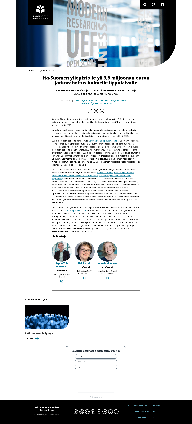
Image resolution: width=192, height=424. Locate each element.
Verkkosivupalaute (143, 418)
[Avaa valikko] (171, 4)
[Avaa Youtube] (87, 411)
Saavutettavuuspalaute (138, 406)
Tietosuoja (156, 406)
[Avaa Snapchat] (98, 411)
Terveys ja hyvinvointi (86, 100)
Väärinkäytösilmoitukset (144, 412)
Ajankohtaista (46, 71)
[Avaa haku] (144, 4)
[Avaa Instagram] (81, 411)
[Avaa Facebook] (75, 411)
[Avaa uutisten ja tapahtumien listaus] (153, 4)
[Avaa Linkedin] (93, 411)
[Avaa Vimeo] (116, 411)
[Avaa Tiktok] (110, 411)
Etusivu (31, 71)
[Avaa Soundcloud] (104, 411)
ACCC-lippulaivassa (76, 210)
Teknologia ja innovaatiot (116, 100)
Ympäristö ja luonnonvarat (96, 103)
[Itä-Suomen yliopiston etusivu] (40, 12)
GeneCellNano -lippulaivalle (101, 140)
